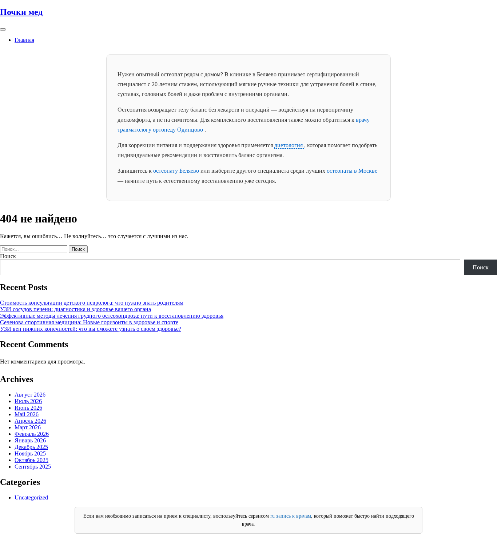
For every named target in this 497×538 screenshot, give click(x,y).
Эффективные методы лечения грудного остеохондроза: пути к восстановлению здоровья (111, 316)
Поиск (8, 256)
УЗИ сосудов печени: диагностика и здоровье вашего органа (75, 309)
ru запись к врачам (290, 516)
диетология (289, 145)
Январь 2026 (30, 440)
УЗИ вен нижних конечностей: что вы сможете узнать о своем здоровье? (90, 329)
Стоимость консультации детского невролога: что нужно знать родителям (91, 303)
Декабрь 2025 (31, 447)
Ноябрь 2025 (30, 453)
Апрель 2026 (30, 421)
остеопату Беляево (176, 171)
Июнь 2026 (28, 408)
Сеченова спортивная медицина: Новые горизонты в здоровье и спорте (89, 322)
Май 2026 (27, 414)
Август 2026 (30, 395)
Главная (24, 40)
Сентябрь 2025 (33, 466)
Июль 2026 (28, 401)
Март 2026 (28, 427)
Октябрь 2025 (31, 460)
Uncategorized (31, 497)
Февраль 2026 (32, 434)
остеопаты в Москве (352, 171)
